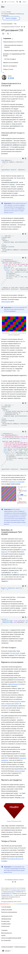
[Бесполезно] (24, 27)
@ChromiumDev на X (6, 933)
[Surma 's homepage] (13, 78)
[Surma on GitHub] (11, 78)
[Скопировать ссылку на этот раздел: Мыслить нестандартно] (23, 780)
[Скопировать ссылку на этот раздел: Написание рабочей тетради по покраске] (9, 135)
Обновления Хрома (6, 918)
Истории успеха (5, 921)
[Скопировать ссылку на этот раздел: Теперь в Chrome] (17, 841)
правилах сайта (6, 895)
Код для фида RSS (6, 940)
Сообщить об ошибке (6, 909)
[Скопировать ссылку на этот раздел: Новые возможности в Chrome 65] (12, 86)
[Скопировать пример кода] (25, 158)
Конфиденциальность (20, 946)
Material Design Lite (14, 684)
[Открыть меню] (2, 2)
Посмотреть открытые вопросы (9, 912)
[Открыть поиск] (17, 2)
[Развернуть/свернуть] (12, 39)
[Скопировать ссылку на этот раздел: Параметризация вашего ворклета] (2, 378)
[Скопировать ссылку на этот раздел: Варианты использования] (24, 662)
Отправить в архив (5, 923)
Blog (2, 7)
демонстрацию (5, 302)
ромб (22, 797)
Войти (24, 2)
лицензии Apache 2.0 (6, 893)
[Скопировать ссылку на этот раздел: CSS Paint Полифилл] (17, 648)
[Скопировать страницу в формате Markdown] (8, 33)
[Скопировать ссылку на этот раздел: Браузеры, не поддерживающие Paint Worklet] (9, 534)
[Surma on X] (9, 78)
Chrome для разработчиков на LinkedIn (11, 938)
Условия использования (7, 946)
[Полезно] (22, 27)
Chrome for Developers (6, 23)
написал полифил (19, 771)
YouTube (3, 935)
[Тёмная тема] (23, 158)
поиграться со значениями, (17, 482)
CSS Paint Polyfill (14, 653)
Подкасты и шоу (5, 926)
